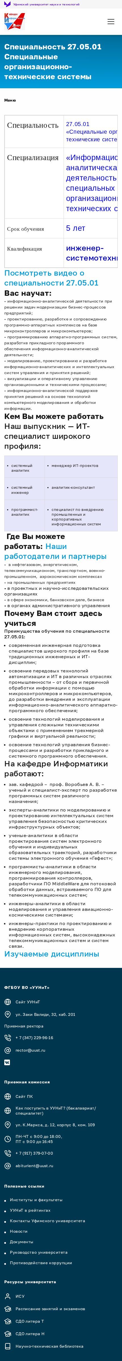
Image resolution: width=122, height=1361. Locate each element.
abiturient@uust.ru (34, 1165)
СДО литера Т (30, 1321)
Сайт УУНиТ (28, 1001)
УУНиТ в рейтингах (30, 1210)
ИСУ (20, 1296)
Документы (21, 1241)
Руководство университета (39, 1252)
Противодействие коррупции (41, 1262)
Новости (19, 1231)
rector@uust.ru (30, 1050)
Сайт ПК (24, 1096)
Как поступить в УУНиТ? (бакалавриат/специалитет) (56, 1110)
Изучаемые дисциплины (51, 953)
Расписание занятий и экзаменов (50, 1308)
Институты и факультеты (36, 1199)
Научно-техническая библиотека (49, 1346)
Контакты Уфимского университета (47, 1220)
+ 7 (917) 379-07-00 (34, 1153)
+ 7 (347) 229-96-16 (34, 1037)
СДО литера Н (30, 1333)
